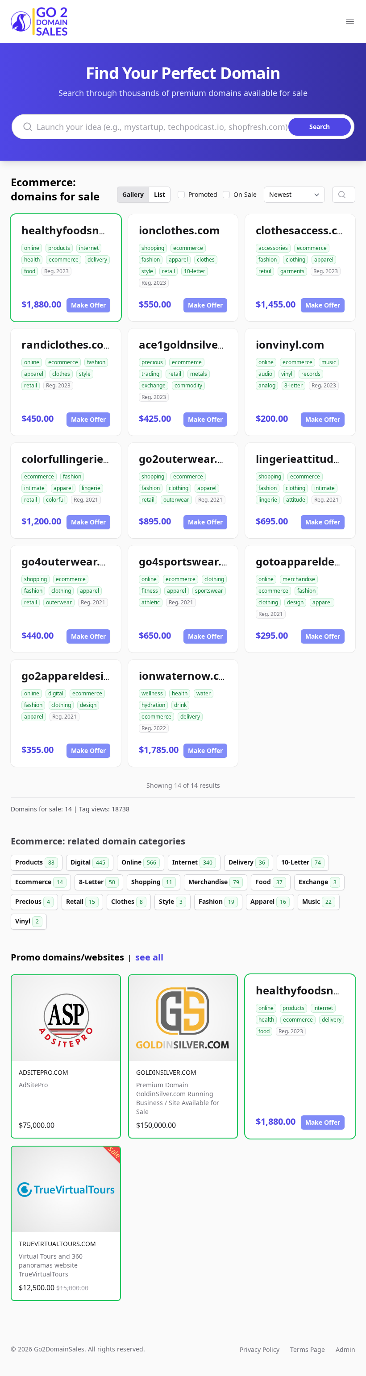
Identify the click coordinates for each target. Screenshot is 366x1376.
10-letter (194, 271)
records (310, 374)
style (147, 271)
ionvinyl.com (290, 344)
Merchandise (213, 881)
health (32, 259)
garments (292, 271)
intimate (34, 488)
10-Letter (301, 862)
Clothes (127, 901)
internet (89, 248)
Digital (88, 862)
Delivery (247, 862)
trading (150, 374)
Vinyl (27, 921)
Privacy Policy (259, 1349)
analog (266, 385)
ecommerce (64, 259)
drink (180, 705)
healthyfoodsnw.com (77, 230)
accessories (273, 248)
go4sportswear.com (191, 561)
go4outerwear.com (72, 561)
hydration (153, 705)
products (59, 248)
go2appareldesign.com (82, 675)
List (159, 194)
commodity (188, 385)
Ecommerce (39, 881)
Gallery (133, 194)
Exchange (318, 881)
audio (265, 374)
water (203, 693)
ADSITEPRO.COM (43, 1072)
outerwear (176, 499)
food (29, 271)
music (328, 362)
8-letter (293, 385)
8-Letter (97, 881)
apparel (178, 259)
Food (269, 881)
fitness (149, 590)
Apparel (268, 901)
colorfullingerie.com (75, 458)
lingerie (91, 488)
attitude (295, 499)
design (295, 602)
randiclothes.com (67, 344)
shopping (152, 248)
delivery (97, 259)
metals (198, 374)
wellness (152, 693)
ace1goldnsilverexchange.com (219, 344)
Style (171, 901)
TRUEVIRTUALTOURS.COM (57, 1243)
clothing (295, 259)
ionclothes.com (179, 230)
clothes (206, 259)
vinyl (286, 374)
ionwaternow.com (187, 675)
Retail (80, 901)
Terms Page (307, 1349)
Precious (32, 901)
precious (152, 362)
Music (317, 901)
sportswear (209, 590)
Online (138, 862)
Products (34, 862)
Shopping (151, 881)
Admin (345, 1349)
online (31, 248)
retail (168, 271)
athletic (150, 602)
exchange (153, 385)
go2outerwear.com (189, 458)
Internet (192, 862)
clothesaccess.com (305, 230)
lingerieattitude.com (311, 458)
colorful (55, 499)
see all (149, 957)
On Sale (245, 194)
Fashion (216, 901)
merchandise (299, 579)
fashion (150, 259)
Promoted (202, 194)
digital (55, 693)
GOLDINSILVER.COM (166, 1072)
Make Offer (88, 305)
